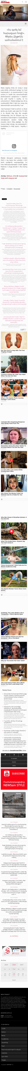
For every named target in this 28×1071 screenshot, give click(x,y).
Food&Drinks (5, 1039)
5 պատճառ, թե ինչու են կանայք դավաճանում (13, 721)
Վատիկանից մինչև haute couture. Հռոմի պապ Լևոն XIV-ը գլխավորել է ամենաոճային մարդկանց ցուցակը (14, 901)
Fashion (4, 1032)
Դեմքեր (4, 1060)
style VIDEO (5, 1056)
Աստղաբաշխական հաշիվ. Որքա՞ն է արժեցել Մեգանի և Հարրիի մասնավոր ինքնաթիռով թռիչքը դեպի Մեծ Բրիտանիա (14, 929)
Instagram (11, 178)
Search (14, 980)
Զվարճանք (5, 1042)
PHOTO (14, 762)
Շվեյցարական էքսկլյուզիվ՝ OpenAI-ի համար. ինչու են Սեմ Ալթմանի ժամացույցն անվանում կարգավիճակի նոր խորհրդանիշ (14, 864)
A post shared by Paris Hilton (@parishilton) (14, 153)
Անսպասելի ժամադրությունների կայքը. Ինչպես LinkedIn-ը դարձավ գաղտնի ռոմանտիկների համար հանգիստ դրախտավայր (15, 696)
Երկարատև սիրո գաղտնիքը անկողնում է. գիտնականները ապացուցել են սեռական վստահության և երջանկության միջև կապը (15, 709)
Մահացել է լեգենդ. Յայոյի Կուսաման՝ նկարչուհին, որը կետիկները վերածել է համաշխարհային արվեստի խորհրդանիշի (14, 920)
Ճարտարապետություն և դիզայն (11, 1049)
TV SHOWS (14, 758)
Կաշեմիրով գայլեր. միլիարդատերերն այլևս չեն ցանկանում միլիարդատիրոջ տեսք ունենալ (14, 855)
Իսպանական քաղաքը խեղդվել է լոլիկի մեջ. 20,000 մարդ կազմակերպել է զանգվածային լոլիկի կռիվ (14, 873)
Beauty (3, 1035)
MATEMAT (9, 1064)
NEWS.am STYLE (11, 176)
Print (3, 188)
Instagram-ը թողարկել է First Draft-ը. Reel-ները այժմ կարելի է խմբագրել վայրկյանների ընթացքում (14, 882)
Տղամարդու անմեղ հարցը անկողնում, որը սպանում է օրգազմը (15, 731)
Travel (3, 1046)
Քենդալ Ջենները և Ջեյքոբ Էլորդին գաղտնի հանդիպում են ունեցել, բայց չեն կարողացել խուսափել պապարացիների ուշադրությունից (14, 911)
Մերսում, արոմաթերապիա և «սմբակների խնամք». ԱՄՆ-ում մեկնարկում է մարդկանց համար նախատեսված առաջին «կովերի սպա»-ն (14, 891)
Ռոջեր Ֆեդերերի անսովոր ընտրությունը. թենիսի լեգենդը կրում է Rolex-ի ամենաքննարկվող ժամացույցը (14, 846)
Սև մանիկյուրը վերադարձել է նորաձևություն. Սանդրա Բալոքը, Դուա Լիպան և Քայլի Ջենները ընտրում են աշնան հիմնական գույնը (14, 837)
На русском (17, 188)
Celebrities (4, 1053)
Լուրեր (3, 1028)
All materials (14, 936)
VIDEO (14, 765)
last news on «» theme (14, 750)
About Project (5, 994)
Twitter (3, 178)
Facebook (21, 176)
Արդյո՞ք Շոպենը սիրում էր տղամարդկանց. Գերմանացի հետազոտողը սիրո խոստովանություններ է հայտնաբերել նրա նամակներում (14, 827)
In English (9, 188)
